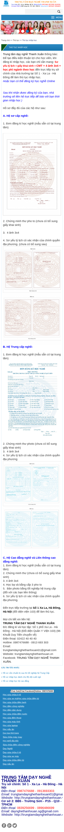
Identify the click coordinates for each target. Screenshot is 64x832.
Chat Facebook (27, 691)
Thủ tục (16, 40)
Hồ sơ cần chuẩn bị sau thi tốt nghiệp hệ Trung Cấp (26, 673)
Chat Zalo (15, 691)
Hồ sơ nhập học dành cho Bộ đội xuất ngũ (22, 677)
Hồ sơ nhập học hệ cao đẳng (16, 681)
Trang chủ (5, 40)
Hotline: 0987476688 (44, 691)
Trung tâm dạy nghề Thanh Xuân (23, 54)
